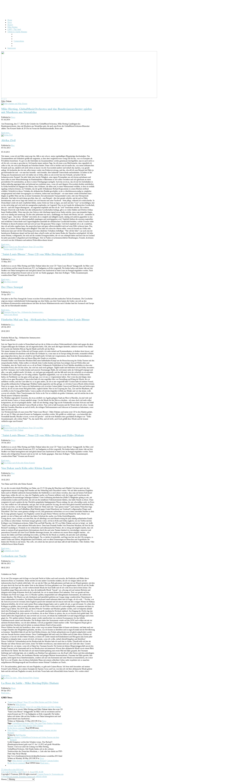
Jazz (15, 726)
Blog (12, 145)
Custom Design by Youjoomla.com (50, 774)
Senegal (10, 726)
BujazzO (43, 761)
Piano (44, 723)
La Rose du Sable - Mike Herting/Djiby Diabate (30, 683)
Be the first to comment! (16, 728)
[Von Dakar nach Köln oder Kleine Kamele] (18, 463)
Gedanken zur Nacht (13, 556)
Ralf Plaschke (21, 735)
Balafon (50, 723)
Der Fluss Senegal (12, 287)
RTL (37, 772)
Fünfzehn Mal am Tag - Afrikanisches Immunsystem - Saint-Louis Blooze (45, 319)
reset (32, 772)
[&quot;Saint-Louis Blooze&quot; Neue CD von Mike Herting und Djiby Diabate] (24, 249)
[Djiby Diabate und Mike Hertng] (14, 104)
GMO (19, 726)
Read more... (6, 133)
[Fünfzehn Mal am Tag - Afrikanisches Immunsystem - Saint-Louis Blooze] (24, 314)
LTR (41, 772)
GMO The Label (36, 723)
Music (13, 688)
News (13, 117)
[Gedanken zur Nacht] (10, 551)
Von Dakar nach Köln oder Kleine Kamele (26, 468)
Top (24, 772)
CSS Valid (5, 772)
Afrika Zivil (8, 140)
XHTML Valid (15, 772)
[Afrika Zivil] (6, 135)
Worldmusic (57, 723)
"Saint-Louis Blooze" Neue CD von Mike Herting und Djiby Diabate (42, 254)
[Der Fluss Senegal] (9, 282)
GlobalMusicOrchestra (20, 723)
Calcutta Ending (53, 761)
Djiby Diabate (38, 726)
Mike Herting (21, 704)
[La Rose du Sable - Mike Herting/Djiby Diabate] (20, 678)
